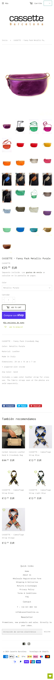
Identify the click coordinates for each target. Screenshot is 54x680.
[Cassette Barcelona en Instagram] (29, 644)
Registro (47, 632)
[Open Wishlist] (50, 676)
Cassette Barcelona (18, 651)
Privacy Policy (27, 589)
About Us (27, 575)
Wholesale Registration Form (27, 578)
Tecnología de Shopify (39, 651)
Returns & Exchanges (27, 586)
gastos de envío (34, 272)
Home (27, 571)
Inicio (4, 40)
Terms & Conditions (27, 593)
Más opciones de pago (13, 323)
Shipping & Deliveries (27, 582)
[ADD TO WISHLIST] (4, 427)
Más (6, 3)
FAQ (27, 597)
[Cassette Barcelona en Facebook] (24, 644)
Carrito (37, 3)
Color (4, 283)
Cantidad (5, 295)
